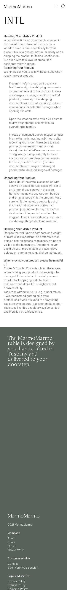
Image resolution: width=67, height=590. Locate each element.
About (11, 538)
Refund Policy (17, 585)
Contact (13, 564)
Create (12, 546)
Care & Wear (16, 550)
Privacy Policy (17, 581)
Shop (11, 542)
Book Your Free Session (23, 568)
